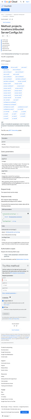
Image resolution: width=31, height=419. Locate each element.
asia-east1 (24, 67)
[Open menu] (2, 1)
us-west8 (14, 118)
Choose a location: (5, 64)
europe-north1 (7, 83)
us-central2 (6, 111)
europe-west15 (7, 97)
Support (3, 365)
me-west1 (15, 100)
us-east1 (15, 111)
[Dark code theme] (28, 213)
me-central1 (18, 97)
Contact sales (4, 356)
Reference (12, 16)
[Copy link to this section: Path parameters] (13, 135)
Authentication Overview (22, 259)
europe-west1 (20, 86)
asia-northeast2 (8, 72)
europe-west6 (18, 93)
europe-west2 (7, 90)
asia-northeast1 (17, 69)
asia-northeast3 (19, 72)
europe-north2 (18, 83)
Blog (2, 392)
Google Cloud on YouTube (7, 399)
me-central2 (7, 100)
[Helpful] (10, 19)
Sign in (27, 1)
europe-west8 (7, 95)
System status (4, 370)
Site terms (15, 406)
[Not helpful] (12, 19)
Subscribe (24, 412)
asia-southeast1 (8, 76)
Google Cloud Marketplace (7, 354)
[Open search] (21, 2)
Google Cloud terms (24, 406)
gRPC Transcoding (13, 130)
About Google (4, 406)
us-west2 (14, 116)
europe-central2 (22, 81)
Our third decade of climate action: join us (11, 409)
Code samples (4, 381)
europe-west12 (19, 88)
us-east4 (23, 111)
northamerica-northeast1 (10, 102)
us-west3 (23, 116)
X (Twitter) (3, 396)
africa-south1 (14, 67)
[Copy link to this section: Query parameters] (15, 152)
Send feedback (6, 22)
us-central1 (20, 109)
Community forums (5, 363)
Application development (19, 14)
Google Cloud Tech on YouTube (8, 401)
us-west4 (6, 118)
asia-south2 (16, 74)
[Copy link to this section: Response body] (12, 197)
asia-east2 (6, 69)
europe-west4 (7, 93)
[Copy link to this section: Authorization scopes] (16, 249)
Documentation (9, 14)
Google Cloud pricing (5, 352)
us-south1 (22, 114)
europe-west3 (18, 90)
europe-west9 (18, 95)
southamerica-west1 (9, 109)
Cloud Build (7, 6)
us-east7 (14, 114)
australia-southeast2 (9, 81)
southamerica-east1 (23, 107)
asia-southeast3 (8, 79)
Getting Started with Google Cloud (9, 378)
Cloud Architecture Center (7, 383)
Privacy (10, 406)
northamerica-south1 (9, 107)
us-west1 (6, 116)
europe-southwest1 (8, 86)
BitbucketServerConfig (15, 217)
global (5, 67)
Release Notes (4, 367)
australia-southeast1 (21, 79)
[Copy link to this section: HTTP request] (11, 61)
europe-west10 (7, 88)
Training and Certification (7, 385)
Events (2, 394)
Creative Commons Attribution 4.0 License (11, 335)
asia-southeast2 (19, 76)
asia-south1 (6, 74)
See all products (4, 349)
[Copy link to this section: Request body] (11, 189)
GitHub (2, 376)
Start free (5, 9)
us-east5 (6, 114)
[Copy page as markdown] (7, 36)
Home (2, 14)
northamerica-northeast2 (10, 104)
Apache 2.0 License (13, 337)
